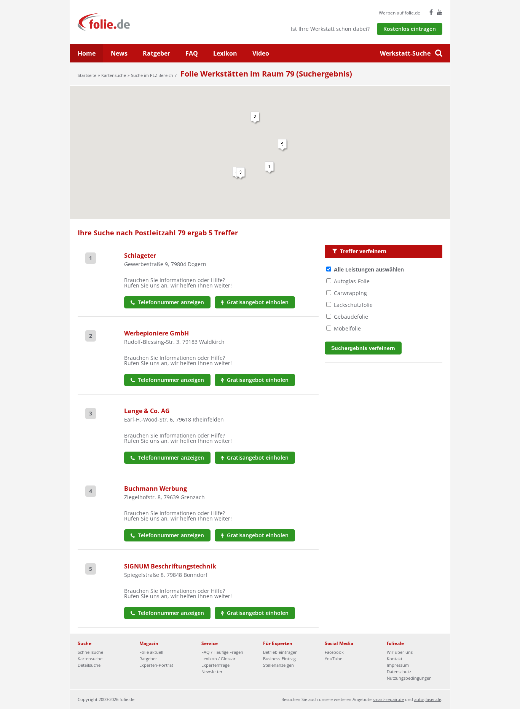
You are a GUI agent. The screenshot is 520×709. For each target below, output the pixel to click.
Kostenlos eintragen (409, 28)
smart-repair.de (388, 699)
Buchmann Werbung (155, 488)
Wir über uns (400, 652)
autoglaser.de (427, 699)
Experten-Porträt (156, 665)
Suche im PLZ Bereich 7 (154, 75)
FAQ (191, 53)
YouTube (333, 658)
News (119, 53)
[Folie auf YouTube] (439, 12)
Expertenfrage (215, 665)
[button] (270, 167)
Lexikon (225, 53)
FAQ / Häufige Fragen (222, 652)
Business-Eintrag (279, 658)
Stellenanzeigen (278, 665)
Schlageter (140, 255)
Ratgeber (156, 53)
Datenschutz (399, 671)
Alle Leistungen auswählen (369, 269)
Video (260, 53)
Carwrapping (350, 293)
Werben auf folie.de (399, 13)
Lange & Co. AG (147, 411)
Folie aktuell (151, 652)
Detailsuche (89, 665)
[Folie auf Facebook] (431, 12)
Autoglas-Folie (352, 281)
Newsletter (212, 671)
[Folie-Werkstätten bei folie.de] (124, 21)
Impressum (398, 665)
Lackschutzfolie (353, 304)
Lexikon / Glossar (218, 658)
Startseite (87, 75)
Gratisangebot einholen (257, 302)
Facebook (334, 652)
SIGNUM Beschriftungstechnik (170, 566)
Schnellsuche (90, 652)
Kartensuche (113, 75)
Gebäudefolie (351, 316)
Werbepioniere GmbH (156, 333)
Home (87, 53)
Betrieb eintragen (280, 652)
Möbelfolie (347, 328)
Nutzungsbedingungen (409, 678)
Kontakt (394, 658)
